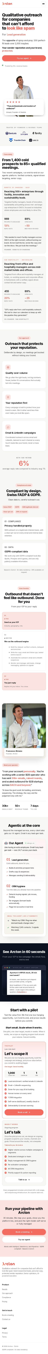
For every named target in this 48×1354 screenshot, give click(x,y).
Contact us (6, 1319)
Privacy (5, 1333)
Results (4, 1289)
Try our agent (24, 58)
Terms (4, 1337)
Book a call (24, 1112)
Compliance (6, 1297)
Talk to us (24, 1179)
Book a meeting (24, 1232)
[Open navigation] (43, 3)
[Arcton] (21, 3)
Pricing (4, 1301)
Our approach (7, 1293)
